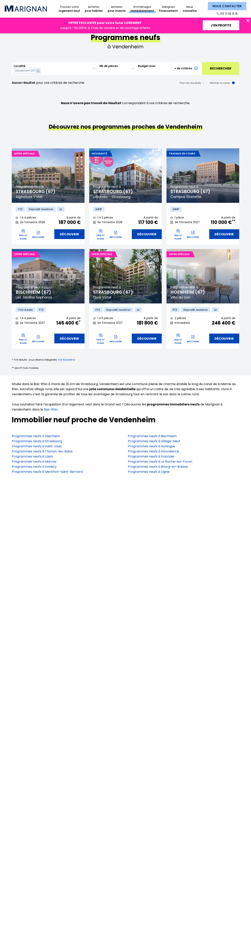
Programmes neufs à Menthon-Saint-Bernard (47, 471)
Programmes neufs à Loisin (32, 456)
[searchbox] (42, 71)
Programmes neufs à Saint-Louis (37, 446)
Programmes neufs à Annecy (34, 466)
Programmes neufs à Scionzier (151, 456)
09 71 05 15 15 (229, 14)
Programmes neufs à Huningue (151, 446)
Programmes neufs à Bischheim (152, 436)
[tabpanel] (48, 175)
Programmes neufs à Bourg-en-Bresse (158, 466)
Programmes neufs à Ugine (149, 471)
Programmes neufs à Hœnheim (36, 436)
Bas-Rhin (51, 409)
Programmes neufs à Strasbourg (37, 441)
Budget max (147, 66)
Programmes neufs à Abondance (153, 451)
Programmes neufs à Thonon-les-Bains (42, 451)
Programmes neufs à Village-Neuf (154, 441)
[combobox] (54, 68)
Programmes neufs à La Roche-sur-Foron (160, 461)
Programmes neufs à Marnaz (34, 461)
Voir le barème (66, 359)
